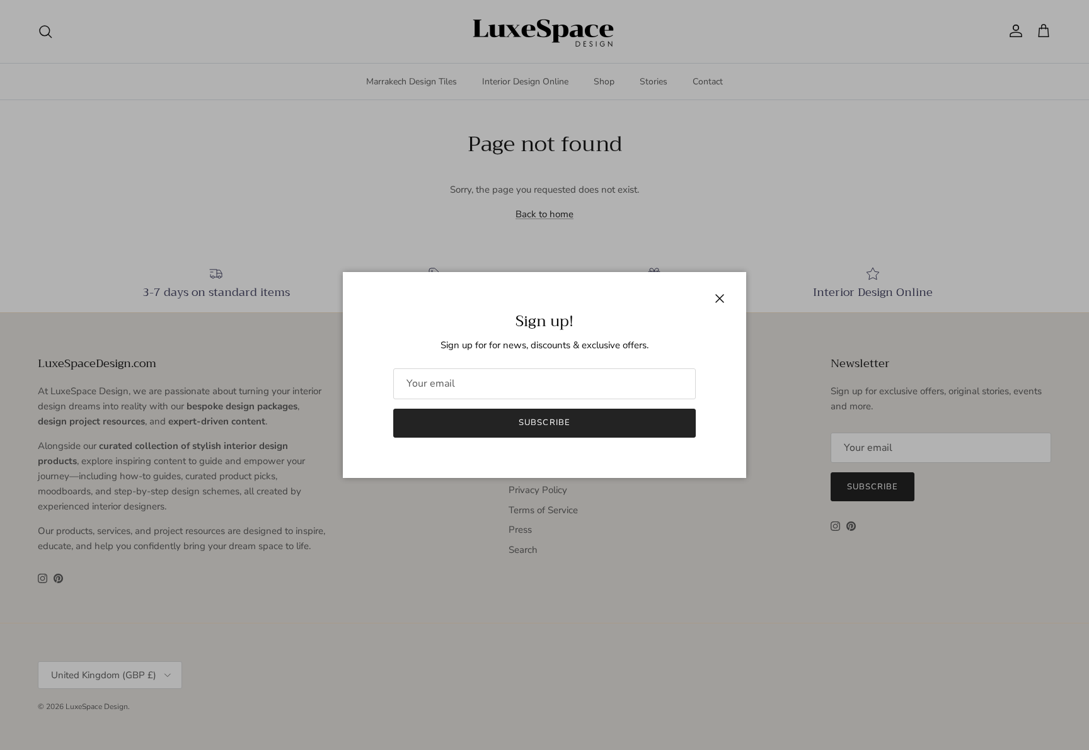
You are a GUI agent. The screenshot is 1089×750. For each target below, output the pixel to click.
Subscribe (544, 422)
